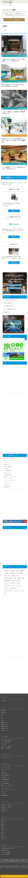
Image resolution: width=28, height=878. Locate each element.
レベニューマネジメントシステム (10, 480)
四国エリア (3, 832)
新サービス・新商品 (8, 578)
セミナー (13, 585)
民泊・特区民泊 (12, 573)
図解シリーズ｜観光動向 (6, 748)
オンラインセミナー (8, 590)
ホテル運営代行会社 (8, 474)
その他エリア (3, 838)
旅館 (5, 575)
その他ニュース (4, 730)
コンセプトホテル (13, 588)
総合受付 (17, 860)
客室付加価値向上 (7, 486)
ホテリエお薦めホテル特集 (6, 740)
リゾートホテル (12, 583)
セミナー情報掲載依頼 (5, 854)
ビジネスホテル (7, 585)
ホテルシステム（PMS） (9, 458)
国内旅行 (19, 578)
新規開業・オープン (15, 575)
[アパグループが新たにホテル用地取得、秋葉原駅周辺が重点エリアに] (14, 98)
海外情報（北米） (4, 724)
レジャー (6, 583)
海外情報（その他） (5, 728)
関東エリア (3, 824)
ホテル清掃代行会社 (8, 470)
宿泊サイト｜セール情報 (6, 746)
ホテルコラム (23, 135)
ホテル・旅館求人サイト (9, 466)
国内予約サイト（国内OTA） (6, 804)
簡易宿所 (21, 570)
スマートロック (7, 482)
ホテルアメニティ (7, 472)
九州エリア (3, 834)
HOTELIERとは (4, 700)
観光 (18, 570)
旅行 (9, 575)
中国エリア (3, 830)
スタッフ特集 (3, 744)
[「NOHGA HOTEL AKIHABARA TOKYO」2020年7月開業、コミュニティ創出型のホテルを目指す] (14, 45)
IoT (23, 590)
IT (20, 590)
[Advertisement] (14, 379)
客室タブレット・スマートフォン (10, 476)
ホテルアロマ (6, 484)
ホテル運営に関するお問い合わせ (7, 848)
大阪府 (15, 578)
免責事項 (22, 860)
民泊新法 (6, 573)
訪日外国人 (13, 570)
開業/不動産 (3, 710)
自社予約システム (7, 464)
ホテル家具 (6, 468)
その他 (2, 720)
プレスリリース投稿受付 (6, 852)
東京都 (21, 573)
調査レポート (7, 570)
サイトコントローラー (8, 460)
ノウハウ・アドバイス (8, 530)
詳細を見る (14, 211)
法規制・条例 (3, 712)
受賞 (2, 718)
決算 (2, 716)
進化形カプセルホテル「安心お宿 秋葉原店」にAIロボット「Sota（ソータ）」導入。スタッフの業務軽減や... (13, 140)
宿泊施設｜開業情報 (22, 56)
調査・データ (3, 714)
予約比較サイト (4, 811)
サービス (6, 588)
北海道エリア (3, 820)
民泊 (18, 573)
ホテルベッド (6, 462)
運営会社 (12, 860)
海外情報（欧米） (4, 726)
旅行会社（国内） (4, 809)
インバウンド (16, 590)
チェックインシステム (8, 478)
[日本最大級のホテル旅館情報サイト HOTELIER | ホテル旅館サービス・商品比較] (8, 2)
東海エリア (3, 826)
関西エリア (3, 828)
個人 (23, 578)
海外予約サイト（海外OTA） (6, 806)
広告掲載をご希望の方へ (6, 850)
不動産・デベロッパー (16, 580)
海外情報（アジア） (5, 722)
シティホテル (19, 585)
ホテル (18, 583)
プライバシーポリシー (14, 861)
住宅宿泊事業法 (7, 580)
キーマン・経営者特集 (5, 742)
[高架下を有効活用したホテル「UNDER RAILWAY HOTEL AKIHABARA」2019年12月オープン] (14, 72)
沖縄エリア (3, 836)
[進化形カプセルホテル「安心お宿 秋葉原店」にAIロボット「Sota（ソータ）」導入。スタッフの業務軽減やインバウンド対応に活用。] (14, 126)
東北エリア (3, 822)
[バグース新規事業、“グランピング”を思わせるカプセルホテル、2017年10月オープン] (14, 154)
